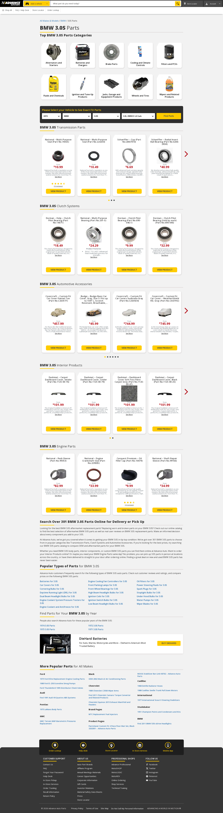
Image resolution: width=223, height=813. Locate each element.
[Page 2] (111, 200)
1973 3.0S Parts (47, 629)
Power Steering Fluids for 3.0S (152, 585)
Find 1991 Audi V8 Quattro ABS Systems (57, 697)
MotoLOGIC (117, 772)
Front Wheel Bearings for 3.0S (103, 588)
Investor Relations (85, 788)
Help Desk (47, 776)
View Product (58, 191)
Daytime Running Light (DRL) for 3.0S (58, 592)
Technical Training (119, 788)
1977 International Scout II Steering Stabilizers (158, 700)
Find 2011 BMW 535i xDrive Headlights (154, 723)
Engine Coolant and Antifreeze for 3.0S (59, 606)
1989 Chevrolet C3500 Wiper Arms (104, 690)
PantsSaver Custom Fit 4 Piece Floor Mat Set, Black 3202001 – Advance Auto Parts (111, 727)
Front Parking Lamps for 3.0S (102, 585)
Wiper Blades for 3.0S (147, 603)
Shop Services (118, 784)
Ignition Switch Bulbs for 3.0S (102, 600)
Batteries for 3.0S (49, 581)
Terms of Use (92, 808)
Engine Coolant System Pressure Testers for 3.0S (62, 602)
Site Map (105, 808)
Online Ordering (119, 780)
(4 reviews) (129, 505)
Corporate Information (87, 780)
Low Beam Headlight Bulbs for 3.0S (105, 603)
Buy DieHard (169, 643)
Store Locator (83, 800)
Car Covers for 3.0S (49, 585)
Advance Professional (121, 764)
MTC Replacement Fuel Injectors (103, 714)
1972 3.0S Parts (95, 625)
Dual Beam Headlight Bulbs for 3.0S (57, 596)
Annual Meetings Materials (89, 772)
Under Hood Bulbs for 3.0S (150, 596)
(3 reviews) (58, 186)
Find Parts (169, 116)
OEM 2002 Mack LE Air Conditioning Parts (107, 679)
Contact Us (48, 764)
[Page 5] (115, 357)
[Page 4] (112, 357)
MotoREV (116, 776)
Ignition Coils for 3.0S (98, 596)
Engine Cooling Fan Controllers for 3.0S (107, 581)
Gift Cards (81, 784)
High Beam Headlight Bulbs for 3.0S (106, 592)
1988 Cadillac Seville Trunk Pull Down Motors (157, 690)
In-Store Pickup (50, 780)
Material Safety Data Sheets (89, 792)
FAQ (45, 768)
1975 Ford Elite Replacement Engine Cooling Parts (62, 679)
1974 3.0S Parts (47, 625)
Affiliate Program (84, 768)
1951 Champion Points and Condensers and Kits (159, 712)
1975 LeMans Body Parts (51, 709)
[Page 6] (118, 357)
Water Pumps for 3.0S (147, 600)
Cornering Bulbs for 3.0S (52, 588)
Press (80, 796)
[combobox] (115, 3)
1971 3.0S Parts (95, 629)
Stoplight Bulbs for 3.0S (148, 592)
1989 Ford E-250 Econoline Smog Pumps (57, 683)
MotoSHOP (117, 768)
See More (58, 177)
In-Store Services (50, 784)
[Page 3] (114, 200)
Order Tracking (50, 788)
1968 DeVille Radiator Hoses (149, 686)
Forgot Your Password (53, 772)
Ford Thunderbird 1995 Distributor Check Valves (61, 688)
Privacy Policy (77, 808)
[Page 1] (109, 200)
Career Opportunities (86, 776)
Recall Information (51, 792)
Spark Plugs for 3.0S (147, 588)
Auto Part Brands (85, 764)
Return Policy (49, 796)
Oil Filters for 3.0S (145, 581)
